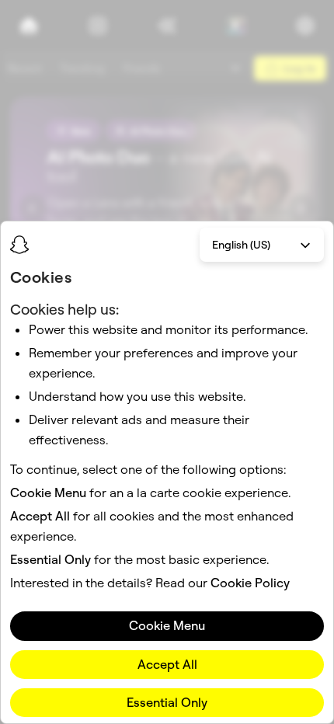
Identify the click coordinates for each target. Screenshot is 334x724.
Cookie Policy (250, 582)
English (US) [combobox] (241, 245)
